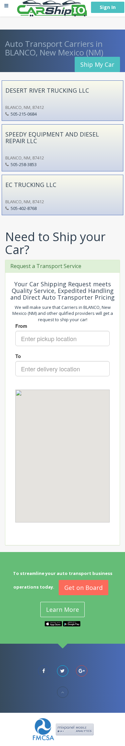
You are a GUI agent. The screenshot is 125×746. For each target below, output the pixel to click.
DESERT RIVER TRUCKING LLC (47, 90)
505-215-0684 (24, 114)
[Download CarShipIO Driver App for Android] (71, 623)
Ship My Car (97, 64)
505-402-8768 (24, 208)
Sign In (108, 7)
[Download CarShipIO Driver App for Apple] (53, 623)
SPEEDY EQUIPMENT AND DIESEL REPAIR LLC (52, 137)
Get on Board (83, 588)
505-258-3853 (24, 164)
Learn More (62, 609)
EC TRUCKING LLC (30, 185)
